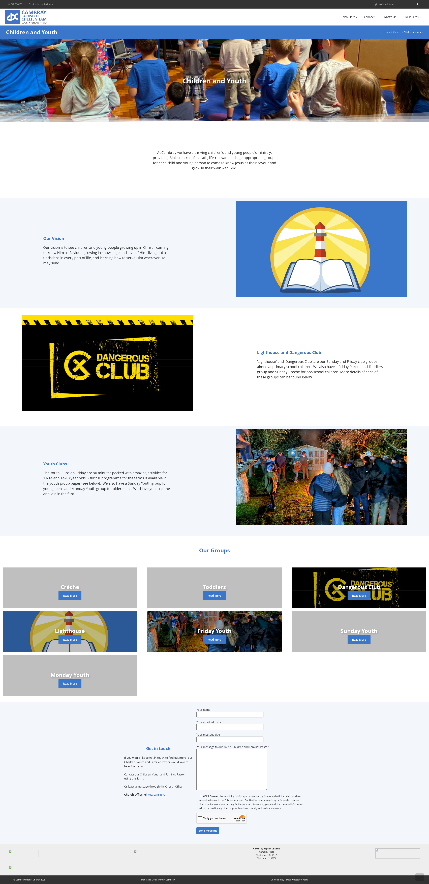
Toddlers (214, 586)
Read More (70, 595)
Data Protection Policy (297, 879)
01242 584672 (156, 794)
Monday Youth (70, 674)
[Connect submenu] (376, 17)
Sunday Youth (359, 630)
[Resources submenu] (420, 17)
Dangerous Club (359, 586)
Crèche (70, 586)
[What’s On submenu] (398, 17)
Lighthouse (70, 630)
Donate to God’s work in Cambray (158, 879)
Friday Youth (214, 630)
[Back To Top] (419, 877)
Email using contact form (41, 4)
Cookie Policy (277, 879)
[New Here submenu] (356, 17)
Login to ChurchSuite (383, 4)
